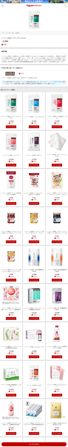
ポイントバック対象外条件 (52, 81)
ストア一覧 (8, 32)
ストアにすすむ (34, 444)
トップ (2, 32)
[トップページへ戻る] (34, 6)
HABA (13, 32)
